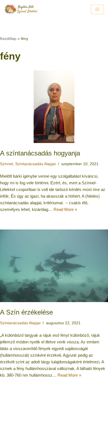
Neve (31, 428)
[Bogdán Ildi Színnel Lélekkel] (20, 9)
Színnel (6, 164)
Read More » (65, 209)
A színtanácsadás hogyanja (40, 153)
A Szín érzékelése (26, 312)
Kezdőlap (8, 38)
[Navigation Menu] (97, 9)
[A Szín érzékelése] (54, 265)
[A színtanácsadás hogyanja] (54, 106)
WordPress (72, 428)
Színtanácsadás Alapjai (35, 164)
